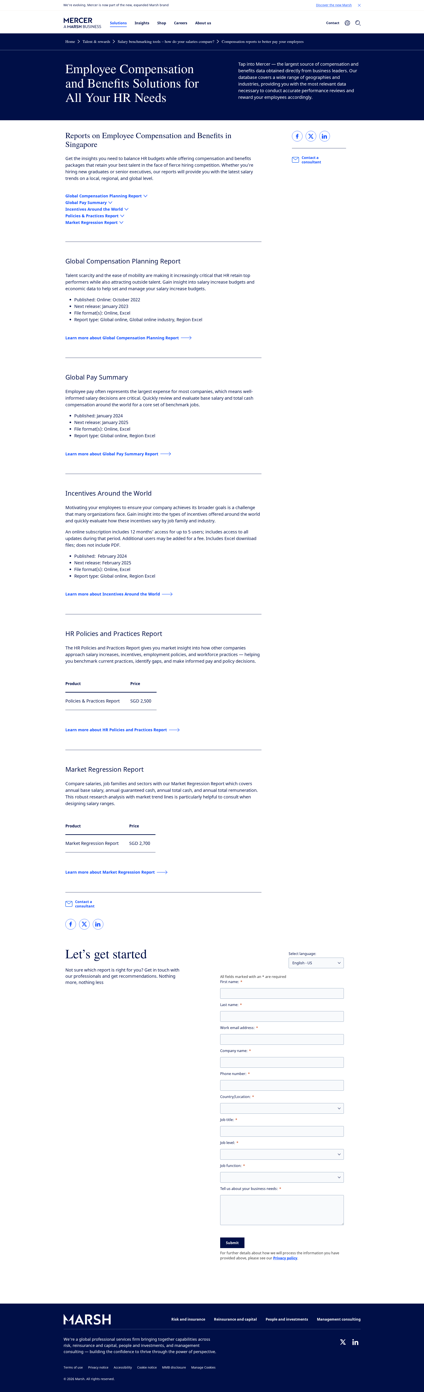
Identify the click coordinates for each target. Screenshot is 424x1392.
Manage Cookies (203, 1367)
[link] (71, 924)
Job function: (231, 1165)
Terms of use (73, 1367)
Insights (142, 23)
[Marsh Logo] (87, 1320)
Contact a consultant (85, 903)
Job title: (227, 1119)
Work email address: (237, 1027)
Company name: (234, 1050)
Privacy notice (98, 1367)
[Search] (358, 23)
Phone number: (233, 1073)
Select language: (302, 953)
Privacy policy (285, 1258)
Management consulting (339, 1319)
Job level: (227, 1142)
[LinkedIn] (355, 1342)
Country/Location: (235, 1096)
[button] (359, 5)
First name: (229, 981)
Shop (161, 23)
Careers (180, 23)
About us (203, 23)
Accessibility (123, 1367)
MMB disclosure (174, 1367)
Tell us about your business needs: (249, 1188)
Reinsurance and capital (235, 1319)
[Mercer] (82, 23)
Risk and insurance (188, 1319)
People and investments (287, 1319)
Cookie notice (147, 1367)
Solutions (118, 23)
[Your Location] (347, 23)
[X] (342, 1342)
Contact (332, 23)
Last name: (229, 1004)
